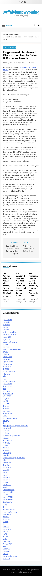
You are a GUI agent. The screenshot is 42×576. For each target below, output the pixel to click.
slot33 (4, 389)
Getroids (5, 487)
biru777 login (7, 453)
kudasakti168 (7, 322)
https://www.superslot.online (12, 435)
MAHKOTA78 (7, 396)
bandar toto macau (8, 490)
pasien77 (5, 472)
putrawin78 (6, 477)
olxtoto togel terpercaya (10, 512)
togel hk (5, 352)
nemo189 (6, 401)
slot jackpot (13, 418)
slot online (6, 406)
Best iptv (5, 532)
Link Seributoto (7, 364)
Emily (7, 63)
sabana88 (6, 470)
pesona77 (6, 527)
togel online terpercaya (10, 342)
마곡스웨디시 (8, 544)
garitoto (5, 327)
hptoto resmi (7, 514)
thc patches (6, 519)
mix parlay (6, 455)
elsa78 (5, 534)
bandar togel (7, 428)
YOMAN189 (6, 443)
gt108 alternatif (7, 320)
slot (4, 423)
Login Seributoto (8, 362)
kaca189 (5, 554)
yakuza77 (5, 522)
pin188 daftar (7, 463)
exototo (5, 344)
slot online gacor (8, 394)
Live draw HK (7, 485)
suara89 (5, 536)
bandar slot (6, 359)
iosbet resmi (6, 325)
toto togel (6, 421)
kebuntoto (6, 438)
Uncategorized (10, 47)
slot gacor (6, 408)
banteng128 (6, 549)
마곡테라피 (7, 367)
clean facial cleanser (9, 509)
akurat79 (5, 495)
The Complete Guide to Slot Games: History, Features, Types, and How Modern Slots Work (8, 283)
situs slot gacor (7, 440)
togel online (6, 339)
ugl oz (4, 460)
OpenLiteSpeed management (12, 349)
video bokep (6, 354)
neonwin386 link (8, 492)
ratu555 (5, 539)
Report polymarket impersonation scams (15, 426)
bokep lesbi (6, 374)
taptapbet (6, 330)
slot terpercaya (7, 386)
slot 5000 (6, 369)
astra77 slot (6, 559)
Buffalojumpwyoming (21, 11)
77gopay (5, 379)
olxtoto (5, 416)
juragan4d (6, 399)
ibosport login (7, 541)
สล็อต (5, 376)
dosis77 (5, 524)
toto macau (6, 347)
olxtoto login (7, 468)
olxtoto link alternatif (9, 371)
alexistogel (6, 431)
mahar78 (5, 475)
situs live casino (7, 502)
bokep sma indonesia (9, 335)
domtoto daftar (7, 357)
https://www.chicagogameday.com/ (14, 458)
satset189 (6, 403)
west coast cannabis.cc (10, 332)
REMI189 (5, 445)
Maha (33, 299)
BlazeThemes (27, 572)
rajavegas (6, 504)
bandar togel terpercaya (10, 556)
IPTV (4, 546)
